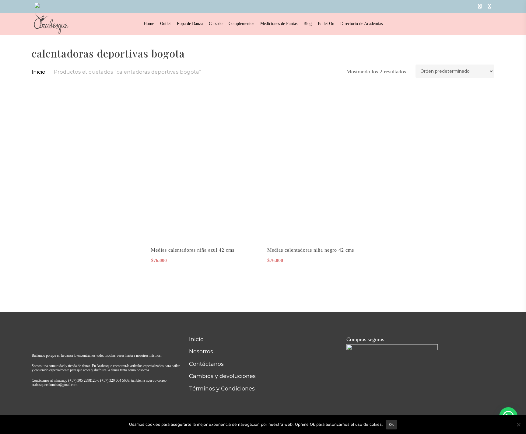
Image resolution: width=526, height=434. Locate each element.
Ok (391, 424)
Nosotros (201, 351)
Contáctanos (206, 364)
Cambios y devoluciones (222, 376)
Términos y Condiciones (222, 388)
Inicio (38, 72)
